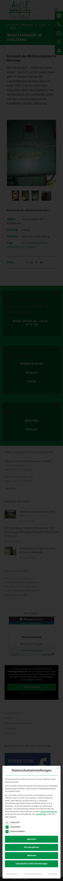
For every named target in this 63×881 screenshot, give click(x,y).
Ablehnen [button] (31, 855)
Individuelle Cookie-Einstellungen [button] (31, 864)
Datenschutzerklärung (48, 811)
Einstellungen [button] (41, 814)
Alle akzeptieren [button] (31, 847)
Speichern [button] (31, 839)
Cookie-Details (11, 874)
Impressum (52, 874)
